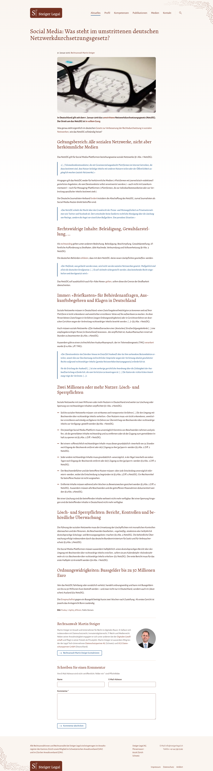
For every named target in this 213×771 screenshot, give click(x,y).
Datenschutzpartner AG (95, 643)
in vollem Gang (93, 121)
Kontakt (167, 12)
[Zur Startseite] (46, 13)
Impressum (156, 767)
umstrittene (109, 117)
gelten (109, 281)
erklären (84, 258)
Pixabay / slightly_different (71, 610)
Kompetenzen (121, 12)
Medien (155, 12)
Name (59, 679)
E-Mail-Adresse (115, 679)
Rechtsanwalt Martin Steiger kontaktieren (81, 653)
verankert (149, 342)
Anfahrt (179, 767)
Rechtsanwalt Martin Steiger (83, 53)
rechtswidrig (66, 244)
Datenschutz (168, 767)
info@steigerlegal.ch (174, 746)
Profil (107, 12)
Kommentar (63, 691)
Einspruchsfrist (68, 599)
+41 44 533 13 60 (176, 749)
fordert (93, 198)
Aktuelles (95, 12)
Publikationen (140, 12)
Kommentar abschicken (73, 726)
